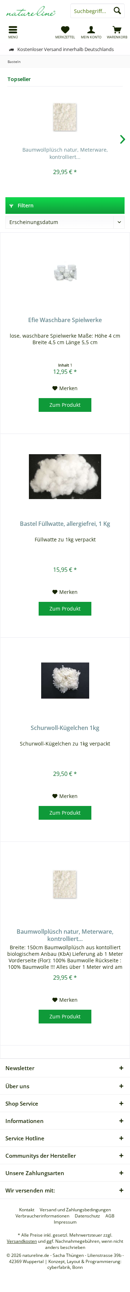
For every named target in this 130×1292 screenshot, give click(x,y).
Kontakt (26, 1210)
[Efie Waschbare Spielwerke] (65, 272)
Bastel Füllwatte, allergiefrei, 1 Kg (65, 524)
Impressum (65, 1222)
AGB (109, 1216)
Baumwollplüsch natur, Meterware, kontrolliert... (65, 153)
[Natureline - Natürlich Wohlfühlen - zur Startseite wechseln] (32, 11)
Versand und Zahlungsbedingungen (75, 1210)
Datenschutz (87, 1216)
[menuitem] (13, 32)
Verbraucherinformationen (42, 1216)
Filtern (25, 205)
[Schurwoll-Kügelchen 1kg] (65, 680)
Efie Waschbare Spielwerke (65, 320)
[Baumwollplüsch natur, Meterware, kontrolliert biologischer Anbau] (65, 117)
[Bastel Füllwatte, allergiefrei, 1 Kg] (65, 476)
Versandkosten (22, 1241)
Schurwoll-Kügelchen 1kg (65, 728)
